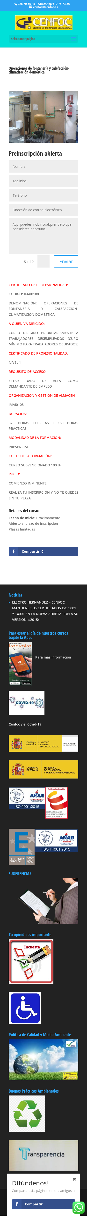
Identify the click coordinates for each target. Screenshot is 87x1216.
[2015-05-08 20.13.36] (43, 143)
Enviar (66, 302)
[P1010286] (43, 183)
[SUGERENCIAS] (43, 963)
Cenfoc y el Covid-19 (25, 764)
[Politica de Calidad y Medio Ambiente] (43, 1119)
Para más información (53, 697)
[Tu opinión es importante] (31, 1002)
